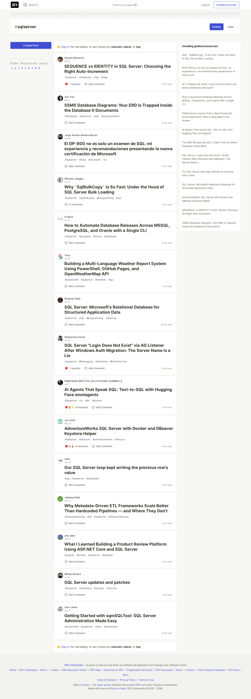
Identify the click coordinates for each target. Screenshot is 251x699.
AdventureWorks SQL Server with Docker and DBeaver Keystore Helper (118, 431)
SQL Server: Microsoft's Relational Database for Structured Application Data (111, 310)
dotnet (81, 555)
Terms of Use (146, 679)
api (110, 279)
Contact (190, 669)
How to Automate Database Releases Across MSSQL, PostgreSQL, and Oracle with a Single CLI (117, 228)
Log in (205, 4)
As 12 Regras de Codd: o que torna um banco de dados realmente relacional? (209, 86)
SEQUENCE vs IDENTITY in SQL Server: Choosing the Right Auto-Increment (117, 69)
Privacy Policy (128, 679)
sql (96, 77)
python (97, 400)
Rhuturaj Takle (72, 298)
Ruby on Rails (118, 688)
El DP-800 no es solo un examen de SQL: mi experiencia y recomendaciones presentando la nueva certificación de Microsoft (118, 148)
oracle (97, 236)
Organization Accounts (139, 669)
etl (89, 516)
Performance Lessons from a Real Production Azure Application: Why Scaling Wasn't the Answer (207, 117)
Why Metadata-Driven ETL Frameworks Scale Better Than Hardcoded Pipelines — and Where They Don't (116, 508)
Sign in (65, 46)
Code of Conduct (106, 679)
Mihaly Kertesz (73, 574)
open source (104, 684)
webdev (107, 555)
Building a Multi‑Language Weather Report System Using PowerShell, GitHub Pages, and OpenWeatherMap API (115, 268)
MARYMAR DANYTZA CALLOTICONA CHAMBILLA (93, 381)
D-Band (69, 216)
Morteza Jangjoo (74, 178)
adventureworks (102, 439)
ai (104, 159)
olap (104, 77)
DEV (138, 684)
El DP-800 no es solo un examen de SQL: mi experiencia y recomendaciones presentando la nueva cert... (208, 71)
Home (12, 669)
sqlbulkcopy (86, 197)
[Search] (25, 5)
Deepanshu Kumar (75, 337)
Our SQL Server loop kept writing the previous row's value (116, 470)
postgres (85, 236)
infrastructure (118, 361)
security (111, 588)
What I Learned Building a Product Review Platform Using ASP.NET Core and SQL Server (115, 547)
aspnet (69, 555)
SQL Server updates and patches (97, 582)
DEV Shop (234, 669)
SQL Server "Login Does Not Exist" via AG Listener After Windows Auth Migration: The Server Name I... (206, 159)
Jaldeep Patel (72, 497)
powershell (71, 279)
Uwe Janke (71, 607)
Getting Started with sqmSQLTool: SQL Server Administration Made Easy (110, 618)
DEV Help (95, 669)
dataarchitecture (118, 516)
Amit (67, 459)
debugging (86, 361)
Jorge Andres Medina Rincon (81, 135)
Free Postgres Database (211, 669)
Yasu (67, 255)
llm (87, 400)
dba (98, 626)
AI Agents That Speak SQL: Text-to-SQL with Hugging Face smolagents (118, 392)
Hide (231, 26)
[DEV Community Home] (14, 4)
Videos (55, 669)
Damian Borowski (74, 57)
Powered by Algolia (123, 5)
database (85, 77)
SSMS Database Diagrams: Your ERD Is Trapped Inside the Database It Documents (118, 108)
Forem (85, 684)
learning (111, 318)
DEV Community (74, 665)
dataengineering (75, 516)
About (179, 669)
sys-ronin (70, 420)
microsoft (94, 159)
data (82, 159)
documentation (110, 116)
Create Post (31, 45)
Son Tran (69, 96)
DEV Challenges (28, 669)
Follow (216, 26)
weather (100, 279)
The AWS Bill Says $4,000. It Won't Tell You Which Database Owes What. (210, 144)
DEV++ (44, 669)
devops (120, 439)
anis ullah (70, 535)
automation (111, 626)
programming (105, 197)
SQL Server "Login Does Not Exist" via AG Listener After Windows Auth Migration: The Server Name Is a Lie (117, 350)
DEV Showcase (164, 669)
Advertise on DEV (113, 669)
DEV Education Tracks (74, 669)
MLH (125, 674)
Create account (226, 4)
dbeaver (84, 439)
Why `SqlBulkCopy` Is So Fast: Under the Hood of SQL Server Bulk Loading (114, 189)
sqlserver (71, 77)
